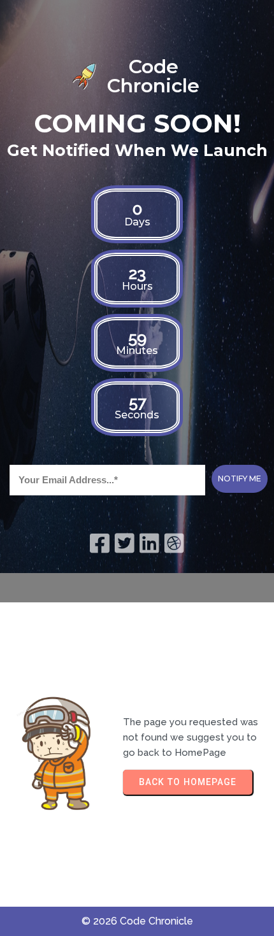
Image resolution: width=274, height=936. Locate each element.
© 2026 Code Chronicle (137, 921)
